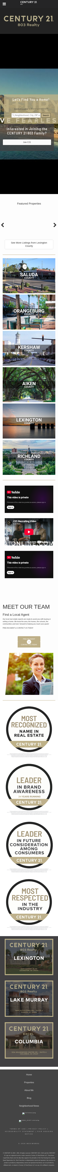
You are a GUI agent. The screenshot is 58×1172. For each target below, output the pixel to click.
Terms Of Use (18, 1129)
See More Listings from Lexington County (29, 244)
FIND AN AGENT (9, 628)
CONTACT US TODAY (25, 628)
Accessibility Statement (20, 1131)
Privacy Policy (38, 1129)
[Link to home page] (29, 4)
